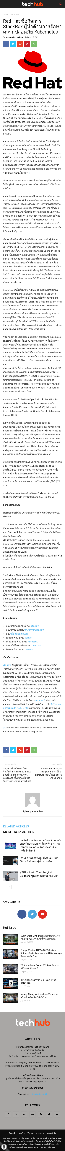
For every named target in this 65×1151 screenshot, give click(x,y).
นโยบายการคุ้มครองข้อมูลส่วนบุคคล (32, 1046)
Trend (12, 1133)
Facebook (33, 641)
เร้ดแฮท (35, 625)
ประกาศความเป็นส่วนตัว (32, 1050)
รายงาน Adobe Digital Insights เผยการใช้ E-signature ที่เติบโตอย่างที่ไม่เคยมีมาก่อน (48, 773)
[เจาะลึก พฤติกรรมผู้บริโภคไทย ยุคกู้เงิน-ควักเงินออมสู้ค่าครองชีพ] (10, 861)
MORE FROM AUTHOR (18, 832)
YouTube (37, 645)
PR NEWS (15, 14)
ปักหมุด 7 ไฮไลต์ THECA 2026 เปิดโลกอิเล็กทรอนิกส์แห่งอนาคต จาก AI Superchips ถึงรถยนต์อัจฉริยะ (41, 953)
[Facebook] (8, 1114)
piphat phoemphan (14, 37)
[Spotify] (41, 1114)
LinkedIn (29, 649)
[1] (29, 172)
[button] (61, 4)
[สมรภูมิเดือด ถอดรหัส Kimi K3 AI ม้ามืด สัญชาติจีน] (10, 983)
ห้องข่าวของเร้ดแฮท (34, 629)
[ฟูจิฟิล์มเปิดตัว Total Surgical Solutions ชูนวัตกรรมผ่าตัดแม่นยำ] (10, 876)
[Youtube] (57, 1114)
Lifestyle (40, 1133)
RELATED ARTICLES (16, 826)
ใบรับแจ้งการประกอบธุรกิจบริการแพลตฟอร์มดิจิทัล (32, 1056)
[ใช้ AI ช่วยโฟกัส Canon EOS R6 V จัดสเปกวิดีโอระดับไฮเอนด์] (10, 969)
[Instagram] (16, 1114)
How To (21, 1133)
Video (30, 1133)
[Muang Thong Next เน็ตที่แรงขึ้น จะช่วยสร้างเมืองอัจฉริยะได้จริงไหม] (10, 998)
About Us (51, 1133)
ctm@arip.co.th (39, 1094)
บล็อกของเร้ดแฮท (19, 633)
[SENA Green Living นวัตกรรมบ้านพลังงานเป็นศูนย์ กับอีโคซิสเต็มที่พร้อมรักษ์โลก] (10, 939)
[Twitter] (49, 1114)
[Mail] (24, 1114)
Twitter (28, 637)
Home (5, 14)
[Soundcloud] (32, 1114)
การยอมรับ (40, 700)
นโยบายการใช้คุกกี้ (32, 1053)
